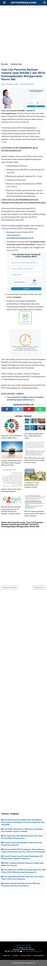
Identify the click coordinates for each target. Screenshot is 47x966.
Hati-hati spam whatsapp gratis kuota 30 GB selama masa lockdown (34, 513)
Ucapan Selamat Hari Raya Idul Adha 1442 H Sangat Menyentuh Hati (11, 463)
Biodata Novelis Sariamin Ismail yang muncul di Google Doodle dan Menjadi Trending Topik (11, 510)
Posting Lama (39, 587)
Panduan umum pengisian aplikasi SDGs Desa (11, 437)
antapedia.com (23, 3)
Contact (15, 955)
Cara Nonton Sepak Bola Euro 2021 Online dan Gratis (33, 436)
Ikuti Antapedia (38, 955)
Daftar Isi (6, 955)
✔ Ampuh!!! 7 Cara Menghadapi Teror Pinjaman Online (31, 485)
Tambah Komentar (27, 84)
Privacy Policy (26, 955)
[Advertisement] (23, 27)
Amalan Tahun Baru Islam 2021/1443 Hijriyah (11, 490)
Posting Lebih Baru (10, 587)
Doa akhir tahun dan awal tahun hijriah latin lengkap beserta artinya (34, 460)
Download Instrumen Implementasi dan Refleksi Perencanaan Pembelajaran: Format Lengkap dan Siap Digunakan (22, 822)
